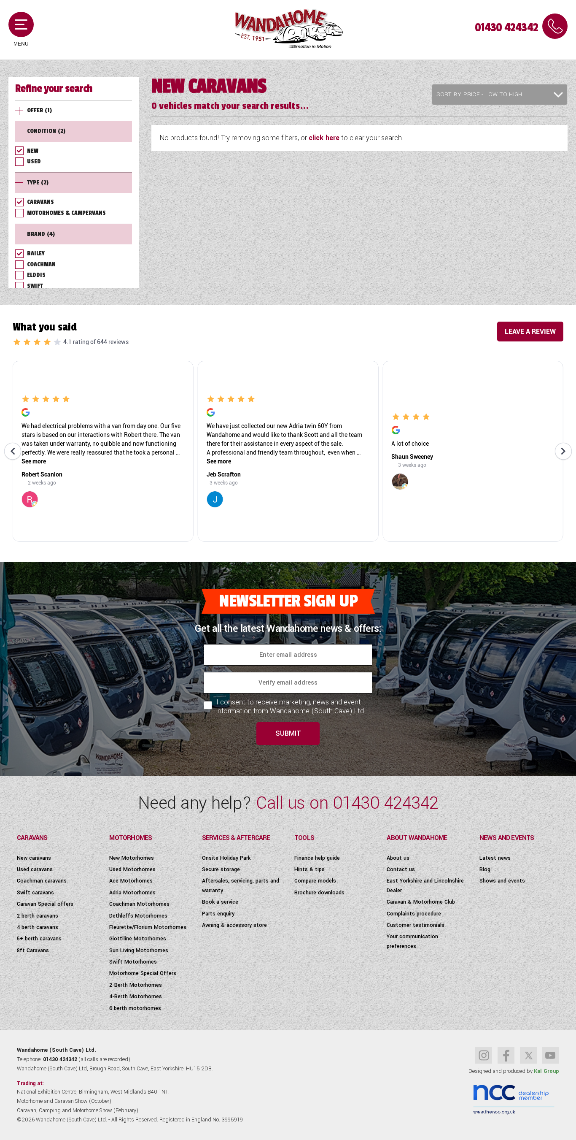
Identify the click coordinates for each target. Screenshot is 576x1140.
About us (398, 858)
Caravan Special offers (45, 904)
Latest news (495, 858)
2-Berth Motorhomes (135, 985)
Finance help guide (317, 858)
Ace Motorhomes (131, 881)
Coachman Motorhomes (139, 904)
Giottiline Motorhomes (137, 938)
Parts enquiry (218, 914)
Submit (288, 733)
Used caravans (35, 869)
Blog (484, 869)
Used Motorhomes (132, 869)
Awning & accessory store (234, 925)
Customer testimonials (415, 925)
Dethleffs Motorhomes (138, 916)
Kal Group (546, 1071)
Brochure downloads (319, 892)
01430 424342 (506, 28)
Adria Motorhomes (132, 892)
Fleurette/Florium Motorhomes (147, 927)
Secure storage (221, 869)
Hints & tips (309, 869)
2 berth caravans (37, 916)
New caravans (34, 858)
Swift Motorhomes (133, 962)
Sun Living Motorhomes (138, 950)
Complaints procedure (414, 914)
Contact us (401, 869)
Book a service (220, 902)
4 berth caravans (37, 927)
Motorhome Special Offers (142, 973)
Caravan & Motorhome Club (421, 902)
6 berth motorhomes (135, 1008)
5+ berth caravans (39, 938)
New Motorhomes (131, 858)
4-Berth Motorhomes (135, 996)
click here (324, 138)
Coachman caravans (42, 881)
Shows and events (502, 881)
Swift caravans (35, 892)
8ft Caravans (33, 950)
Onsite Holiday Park (226, 858)
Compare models (315, 881)
